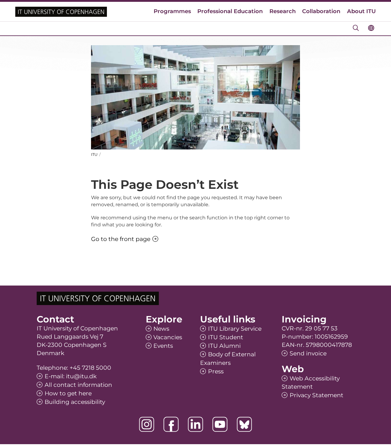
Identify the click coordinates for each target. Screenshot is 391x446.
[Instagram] (146, 424)
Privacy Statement (316, 395)
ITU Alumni (224, 345)
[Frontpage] (61, 12)
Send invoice (308, 353)
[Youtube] (220, 424)
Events (163, 345)
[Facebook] (171, 424)
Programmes (172, 11)
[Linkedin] (195, 424)
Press (216, 371)
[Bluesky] (244, 424)
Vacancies (167, 337)
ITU (94, 154)
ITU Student (225, 337)
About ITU (361, 11)
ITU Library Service (234, 328)
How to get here (68, 393)
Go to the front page (120, 239)
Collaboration (321, 11)
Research (282, 11)
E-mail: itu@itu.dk (71, 376)
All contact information (78, 384)
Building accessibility (75, 401)
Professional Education (230, 11)
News (161, 328)
